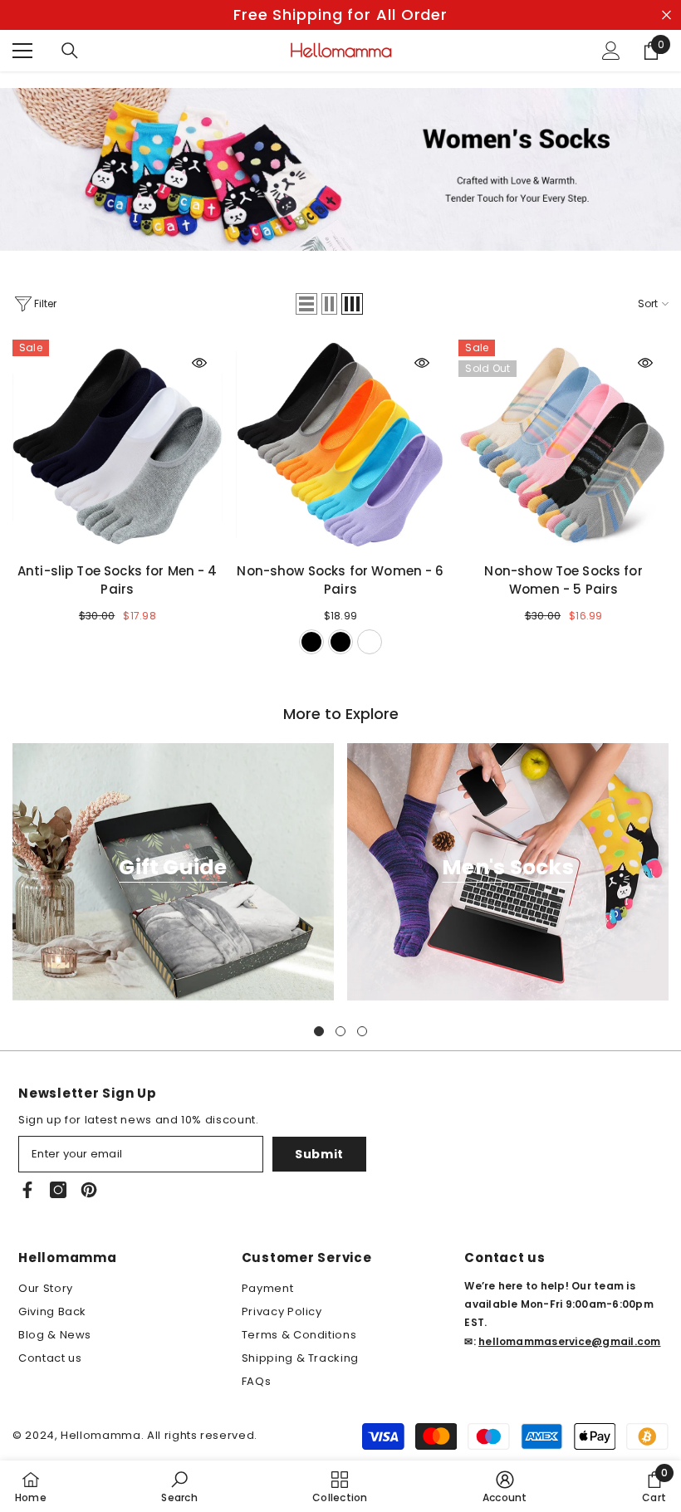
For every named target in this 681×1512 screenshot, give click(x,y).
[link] (178, 1486)
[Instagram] (58, 1190)
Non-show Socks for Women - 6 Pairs (340, 580)
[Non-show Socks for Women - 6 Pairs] (341, 445)
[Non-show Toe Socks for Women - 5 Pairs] (563, 445)
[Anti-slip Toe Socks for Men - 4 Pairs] (117, 445)
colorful (369, 641)
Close (666, 15)
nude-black (340, 641)
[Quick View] (199, 363)
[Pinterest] (89, 1190)
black (311, 641)
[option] (340, 15)
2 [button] (340, 1031)
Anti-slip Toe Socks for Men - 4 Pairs (117, 580)
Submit (319, 1154)
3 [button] (362, 1031)
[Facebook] (27, 1190)
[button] (306, 304)
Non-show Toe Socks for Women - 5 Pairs (563, 580)
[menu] (22, 51)
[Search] (70, 51)
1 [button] (319, 1031)
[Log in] (611, 51)
